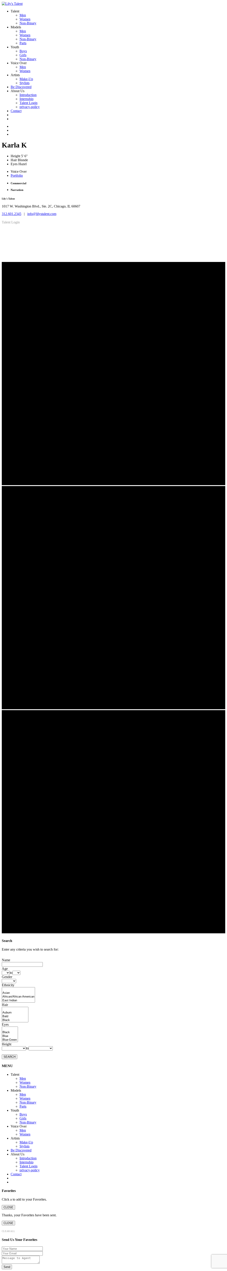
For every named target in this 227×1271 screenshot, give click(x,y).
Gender (7, 977)
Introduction (28, 95)
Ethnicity (8, 985)
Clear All (8, 1231)
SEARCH (10, 1056)
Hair (5, 1005)
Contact (16, 111)
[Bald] (15, 1016)
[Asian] (18, 993)
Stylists (24, 83)
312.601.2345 (11, 214)
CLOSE (8, 1207)
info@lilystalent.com (41, 214)
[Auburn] (15, 1013)
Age (5, 969)
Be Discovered (21, 87)
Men (23, 15)
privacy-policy (30, 107)
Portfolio (17, 175)
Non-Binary (28, 23)
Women (25, 19)
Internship (26, 99)
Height (6, 1044)
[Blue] (10, 1036)
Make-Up (26, 79)
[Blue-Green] (10, 1040)
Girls (23, 55)
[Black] (15, 1020)
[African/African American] (18, 997)
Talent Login (28, 103)
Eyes (5, 1024)
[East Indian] (18, 1000)
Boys (23, 51)
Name (6, 960)
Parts (23, 43)
